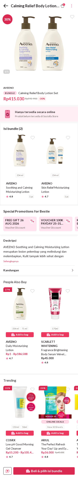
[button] (7, 471)
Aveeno (8, 87)
